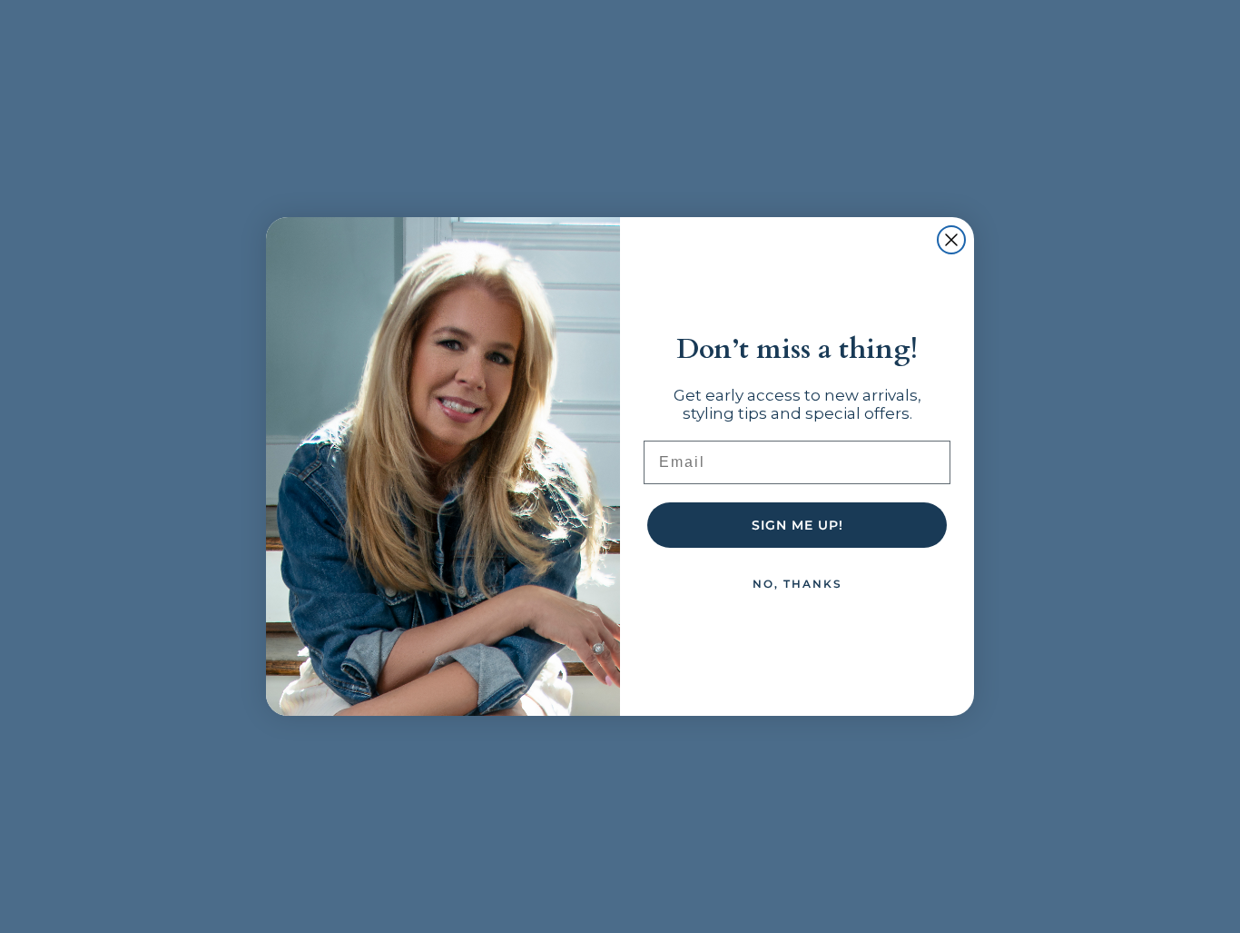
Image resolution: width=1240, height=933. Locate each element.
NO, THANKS (797, 584)
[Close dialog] (951, 239)
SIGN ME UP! (797, 525)
